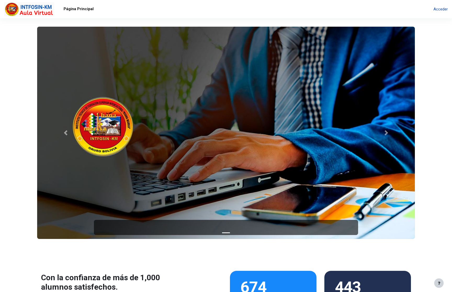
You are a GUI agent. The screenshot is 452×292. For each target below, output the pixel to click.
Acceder (440, 9)
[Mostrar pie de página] (439, 283)
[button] (65, 133)
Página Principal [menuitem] (79, 9)
